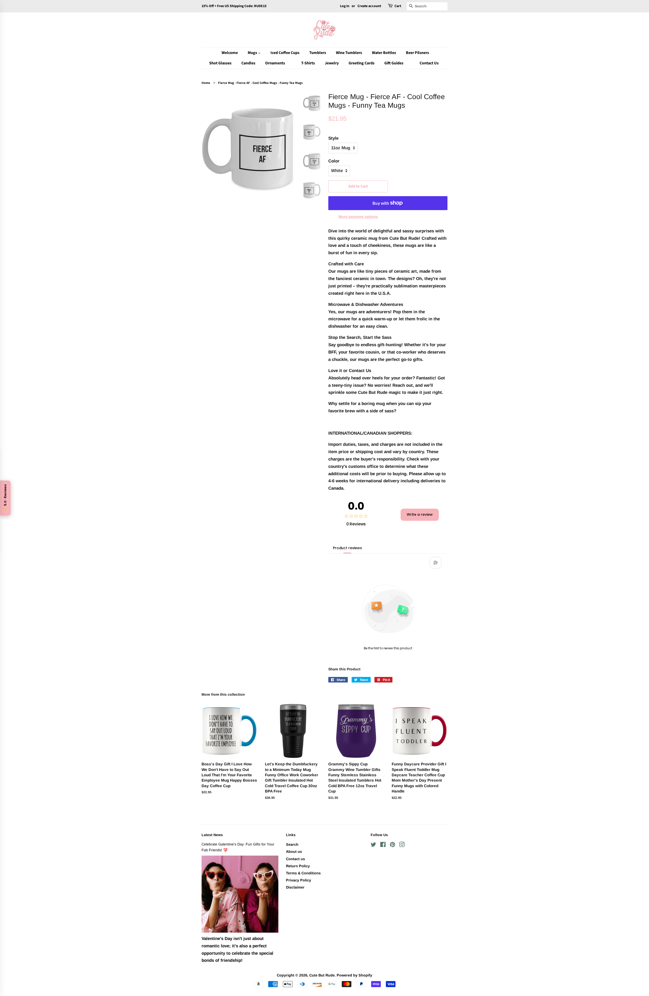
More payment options (358, 216)
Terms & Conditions (303, 873)
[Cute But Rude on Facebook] (383, 845)
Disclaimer (295, 887)
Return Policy (298, 866)
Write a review (420, 514)
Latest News (212, 835)
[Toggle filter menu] (435, 562)
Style (333, 138)
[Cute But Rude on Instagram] (402, 845)
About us (294, 852)
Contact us (295, 859)
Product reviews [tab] (347, 547)
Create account (369, 6)
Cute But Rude (322, 975)
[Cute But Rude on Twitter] (373, 845)
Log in (344, 6)
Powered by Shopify (354, 975)
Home (206, 83)
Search (292, 844)
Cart (397, 6)
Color (333, 161)
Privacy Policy (298, 880)
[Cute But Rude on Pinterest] (392, 845)
